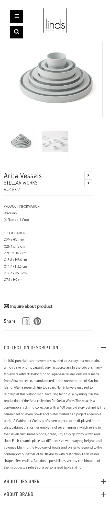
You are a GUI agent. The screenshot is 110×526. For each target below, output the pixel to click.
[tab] (55, 347)
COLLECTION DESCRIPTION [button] (31, 347)
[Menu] (17, 16)
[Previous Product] (88, 183)
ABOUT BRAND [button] (19, 494)
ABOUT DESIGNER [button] (22, 481)
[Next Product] (88, 175)
